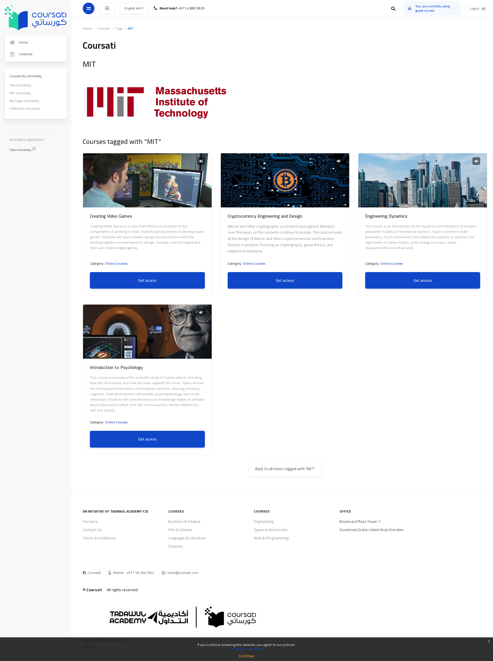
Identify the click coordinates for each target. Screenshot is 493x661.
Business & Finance (184, 521)
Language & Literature (187, 538)
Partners (90, 521)
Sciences (175, 546)
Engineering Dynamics (386, 216)
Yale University (20, 85)
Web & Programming (271, 538)
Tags (118, 28)
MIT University (20, 93)
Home (87, 28)
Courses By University (25, 76)
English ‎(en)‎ (133, 8)
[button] (393, 8)
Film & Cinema (180, 529)
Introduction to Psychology (116, 367)
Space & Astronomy (271, 529)
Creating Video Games (111, 216)
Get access (147, 280)
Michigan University (24, 100)
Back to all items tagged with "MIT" (285, 468)
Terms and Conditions (246, 648)
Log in (474, 8)
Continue (246, 656)
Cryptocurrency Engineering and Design (265, 216)
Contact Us (92, 529)
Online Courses (116, 263)
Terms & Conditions (99, 538)
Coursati (94, 572)
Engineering (264, 521)
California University (24, 108)
